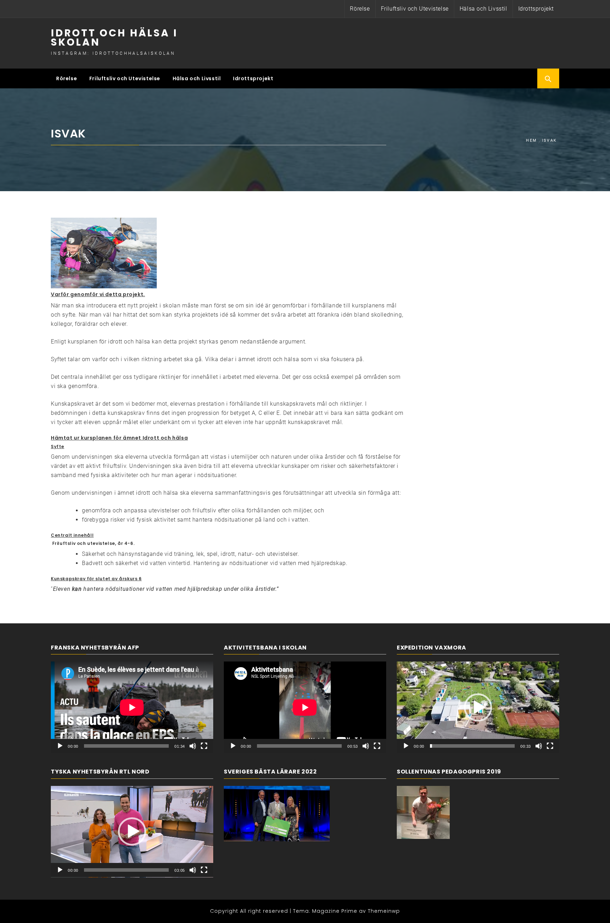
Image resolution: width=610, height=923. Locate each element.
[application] (132, 707)
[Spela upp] (60, 745)
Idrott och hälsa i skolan (114, 37)
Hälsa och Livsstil (483, 8)
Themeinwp (384, 911)
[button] (132, 831)
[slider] (126, 870)
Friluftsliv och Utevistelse (415, 8)
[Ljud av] (192, 745)
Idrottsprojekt (536, 8)
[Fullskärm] (204, 745)
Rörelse (360, 8)
